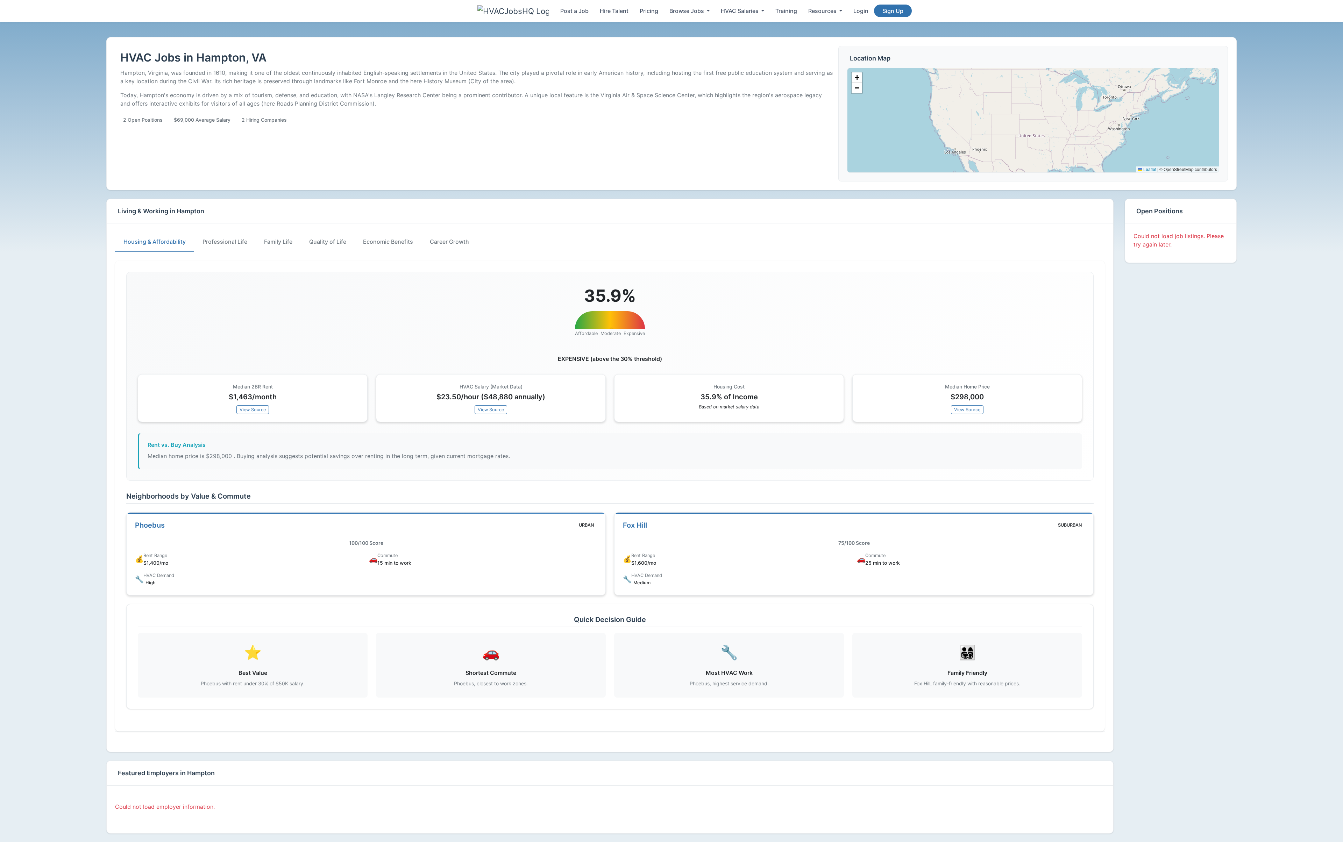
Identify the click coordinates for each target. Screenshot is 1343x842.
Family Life (278, 241)
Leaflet (1149, 169)
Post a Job (574, 10)
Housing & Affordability (154, 241)
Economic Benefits (388, 241)
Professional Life (224, 241)
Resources (823, 10)
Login (860, 10)
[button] (857, 77)
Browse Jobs (687, 10)
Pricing (649, 10)
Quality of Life (327, 241)
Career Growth (449, 241)
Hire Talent (614, 10)
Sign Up (892, 10)
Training (786, 10)
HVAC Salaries (740, 10)
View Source (253, 409)
